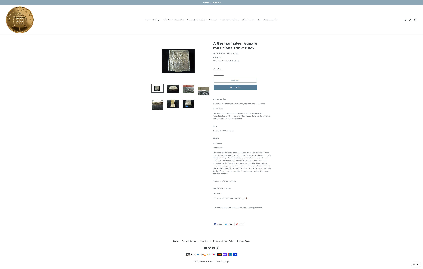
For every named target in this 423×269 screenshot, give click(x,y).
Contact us (179, 20)
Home (147, 20)
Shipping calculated (221, 61)
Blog (259, 20)
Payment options (271, 20)
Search (176, 241)
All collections (248, 20)
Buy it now (235, 87)
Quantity (217, 69)
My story (213, 20)
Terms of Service (189, 241)
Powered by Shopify (223, 262)
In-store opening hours (229, 20)
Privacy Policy (205, 241)
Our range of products (196, 20)
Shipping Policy (243, 241)
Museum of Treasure (206, 262)
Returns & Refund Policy (223, 241)
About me (168, 20)
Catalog (156, 20)
